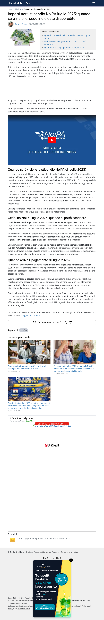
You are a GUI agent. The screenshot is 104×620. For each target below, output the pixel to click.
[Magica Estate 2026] (52, 588)
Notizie (18, 9)
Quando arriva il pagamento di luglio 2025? (64, 47)
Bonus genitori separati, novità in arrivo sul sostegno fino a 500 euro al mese (27, 367)
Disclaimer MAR (71, 606)
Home (10, 9)
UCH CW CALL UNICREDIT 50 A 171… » (52, 424)
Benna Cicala (21, 24)
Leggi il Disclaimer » (30, 315)
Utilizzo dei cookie (24, 609)
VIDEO (24, 330)
